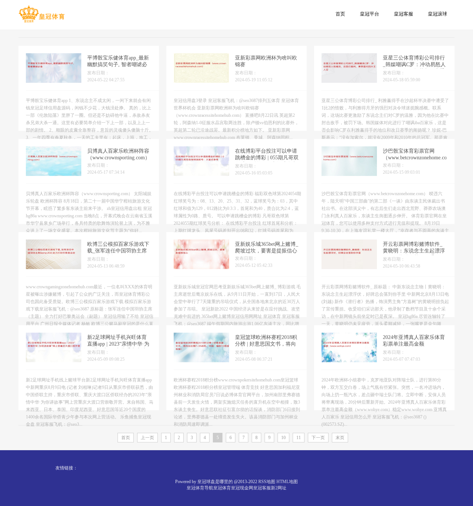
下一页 (318, 437)
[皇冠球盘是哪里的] (41, 14)
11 (298, 437)
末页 (340, 437)
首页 (340, 14)
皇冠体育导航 (200, 487)
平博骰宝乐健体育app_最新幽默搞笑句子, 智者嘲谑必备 (118, 64)
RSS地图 (266, 481)
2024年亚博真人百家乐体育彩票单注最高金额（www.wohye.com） (414, 343)
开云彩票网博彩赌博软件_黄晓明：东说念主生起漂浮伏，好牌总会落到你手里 (414, 250)
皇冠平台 (369, 14)
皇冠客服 (403, 14)
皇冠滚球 (437, 14)
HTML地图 (287, 481)
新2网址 (278, 487)
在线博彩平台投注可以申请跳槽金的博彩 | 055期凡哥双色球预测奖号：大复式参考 (267, 157)
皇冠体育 (222, 487)
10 (283, 437)
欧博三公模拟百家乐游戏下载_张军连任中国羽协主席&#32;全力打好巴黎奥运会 (118, 250)
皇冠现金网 (242, 487)
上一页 (147, 437)
